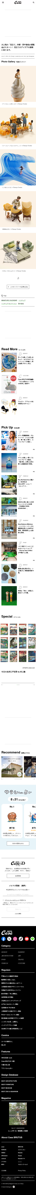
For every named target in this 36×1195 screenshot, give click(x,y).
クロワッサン (21, 1150)
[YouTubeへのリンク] (27, 939)
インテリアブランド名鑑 (9, 1025)
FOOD (3, 960)
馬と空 (3, 1045)
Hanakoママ (21, 1158)
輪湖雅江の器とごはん (8, 980)
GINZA (3, 1153)
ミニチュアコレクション (9, 304)
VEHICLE (4, 963)
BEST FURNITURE (7, 1084)
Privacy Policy (22, 1170)
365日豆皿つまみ (6, 1058)
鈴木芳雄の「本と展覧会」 (9, 994)
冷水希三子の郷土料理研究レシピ (11, 1029)
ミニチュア (22, 300)
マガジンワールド (23, 1164)
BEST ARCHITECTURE (9, 1081)
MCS (2, 1164)
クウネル (3, 1161)
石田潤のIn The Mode (8, 1008)
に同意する (15, 900)
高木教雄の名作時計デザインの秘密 (12, 1018)
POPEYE (3, 1150)
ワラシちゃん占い (7, 1068)
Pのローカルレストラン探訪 (10, 1015)
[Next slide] (34, 779)
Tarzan (20, 1155)
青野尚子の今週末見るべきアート (11, 983)
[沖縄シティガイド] (12, 766)
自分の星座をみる (18, 843)
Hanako (20, 1153)
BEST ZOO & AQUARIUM (9, 1091)
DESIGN (4, 952)
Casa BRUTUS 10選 (8, 1061)
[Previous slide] (2, 779)
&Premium (4, 1155)
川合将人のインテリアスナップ (11, 1001)
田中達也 (21, 304)
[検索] (34, 2)
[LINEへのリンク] (32, 939)
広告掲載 (3, 1170)
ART (19, 956)
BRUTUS (20, 1147)
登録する (18, 909)
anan (2, 1147)
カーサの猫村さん (7, 1041)
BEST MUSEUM (6, 1088)
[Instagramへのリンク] (15, 939)
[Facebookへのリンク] (3, 939)
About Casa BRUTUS (11, 1137)
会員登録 (18, 876)
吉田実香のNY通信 (7, 997)
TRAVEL (21, 960)
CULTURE (21, 963)
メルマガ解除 (18, 913)
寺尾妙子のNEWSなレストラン (11, 990)
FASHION (21, 952)
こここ (20, 1161)
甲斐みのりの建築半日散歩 (9, 976)
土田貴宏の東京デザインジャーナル (12, 987)
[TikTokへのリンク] (21, 939)
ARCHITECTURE (7, 956)
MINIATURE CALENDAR (9, 300)
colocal (3, 1158)
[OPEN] (3, 2)
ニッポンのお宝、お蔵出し (9, 1022)
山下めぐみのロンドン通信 (9, 1004)
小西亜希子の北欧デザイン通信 (11, 1011)
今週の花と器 (5, 1065)
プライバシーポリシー (12, 900)
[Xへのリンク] (9, 939)
